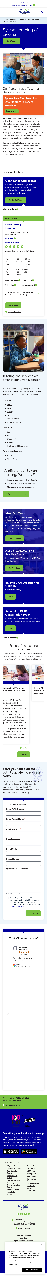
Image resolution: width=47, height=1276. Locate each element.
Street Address (13, 839)
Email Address (13, 829)
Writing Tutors (32, 1166)
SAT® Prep (31, 1168)
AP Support (31, 1174)
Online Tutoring (14, 419)
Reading (10, 408)
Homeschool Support (32, 1180)
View (10, 597)
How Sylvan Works (23, 1235)
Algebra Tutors (13, 1166)
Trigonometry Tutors (12, 1177)
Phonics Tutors (13, 1190)
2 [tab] (23, 748)
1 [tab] (21, 748)
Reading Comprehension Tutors (13, 1185)
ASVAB (10, 442)
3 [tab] (26, 748)
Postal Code (12, 848)
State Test (11, 439)
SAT (9, 432)
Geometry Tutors (14, 1168)
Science (10, 415)
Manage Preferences (31, 1270)
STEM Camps (32, 1191)
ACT (9, 435)
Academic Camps (31, 1187)
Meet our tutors (14, 538)
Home (5, 19)
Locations (13, 19)
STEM (9, 455)
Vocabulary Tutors (11, 1193)
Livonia (6, 21)
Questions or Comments (17, 869)
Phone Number (13, 858)
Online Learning (33, 1183)
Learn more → (11, 111)
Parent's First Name (16, 808)
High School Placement (17, 446)
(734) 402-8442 (12, 242)
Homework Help (14, 422)
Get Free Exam (14, 568)
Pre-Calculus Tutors (12, 1172)
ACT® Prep (31, 1171)
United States (24, 19)
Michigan (35, 19)
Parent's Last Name (15, 819)
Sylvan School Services (23, 1241)
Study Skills (12, 459)
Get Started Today (15, 200)
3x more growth (10, 151)
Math (9, 404)
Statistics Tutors (13, 1180)
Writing (10, 411)
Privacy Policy (13, 1264)
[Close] (41, 1244)
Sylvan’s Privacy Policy (17, 907)
